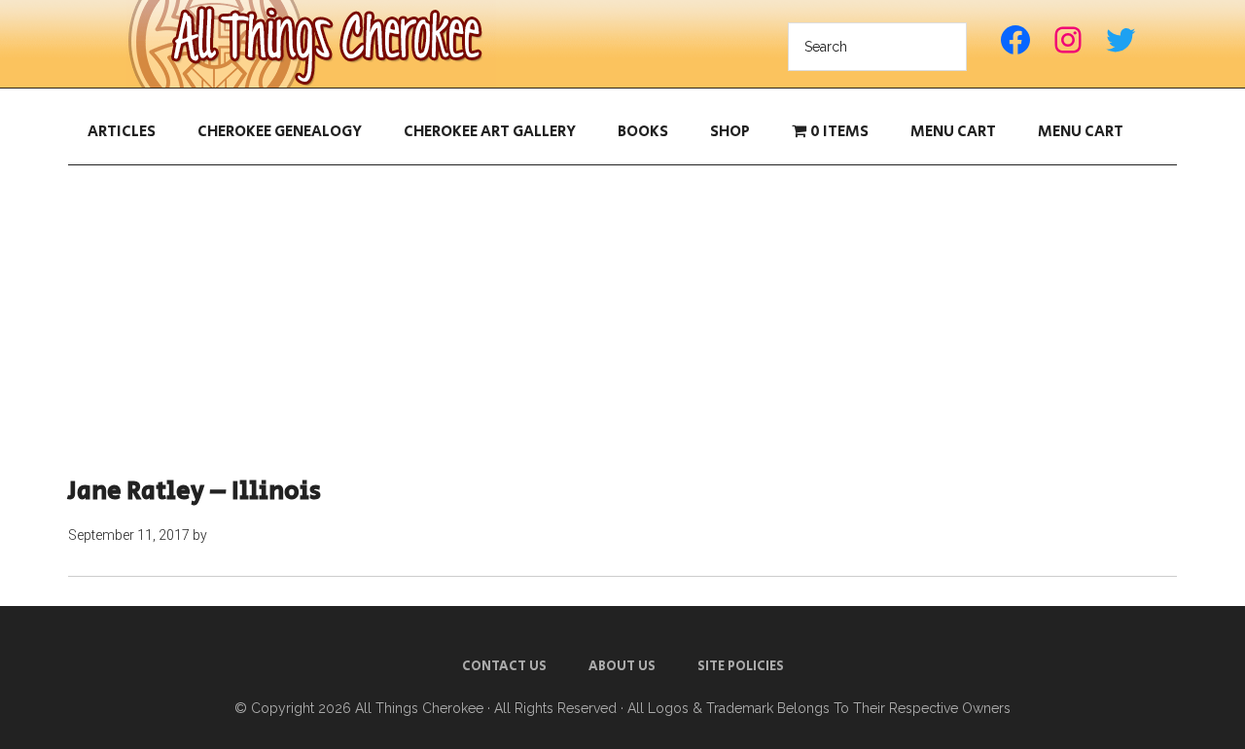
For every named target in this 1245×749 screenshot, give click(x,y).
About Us (622, 666)
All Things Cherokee (311, 44)
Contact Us (504, 666)
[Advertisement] (622, 321)
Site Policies (740, 666)
